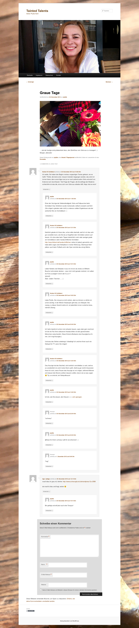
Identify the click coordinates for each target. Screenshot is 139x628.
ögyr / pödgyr (46, 479)
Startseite (30, 75)
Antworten (46, 189)
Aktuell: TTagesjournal (67, 157)
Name (44, 564)
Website (43, 584)
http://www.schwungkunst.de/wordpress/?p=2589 (79, 481)
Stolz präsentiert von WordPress (69, 621)
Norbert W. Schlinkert (48, 172)
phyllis (65, 97)
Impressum (39, 75)
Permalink (43, 159)
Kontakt (58, 75)
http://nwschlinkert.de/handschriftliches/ (58, 242)
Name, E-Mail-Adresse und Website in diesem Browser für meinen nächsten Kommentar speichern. (69, 590)
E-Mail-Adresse (46, 574)
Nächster (109, 82)
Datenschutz (49, 75)
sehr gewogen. (77, 397)
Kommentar (45, 536)
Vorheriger (30, 82)
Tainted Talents (37, 10)
